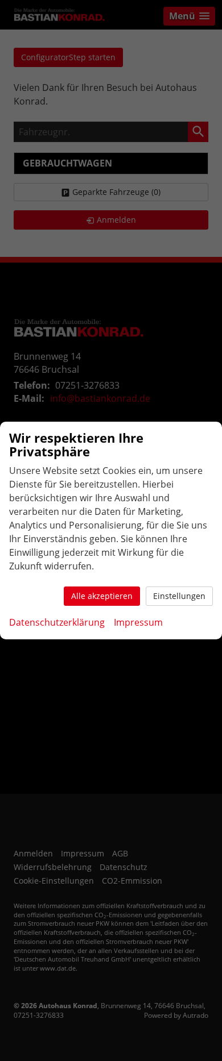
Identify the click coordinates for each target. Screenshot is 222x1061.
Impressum (138, 622)
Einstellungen (179, 595)
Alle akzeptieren (102, 595)
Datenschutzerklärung (57, 622)
